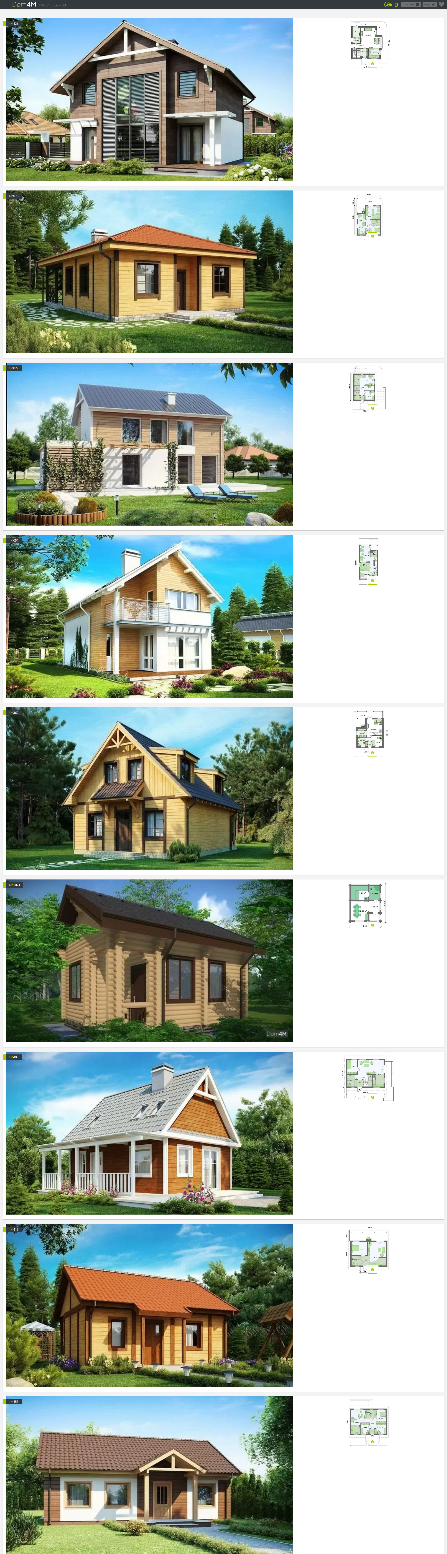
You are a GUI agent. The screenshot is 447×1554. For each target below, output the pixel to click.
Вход (427, 4)
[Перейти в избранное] (441, 3)
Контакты (408, 4)
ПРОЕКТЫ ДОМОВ (52, 5)
